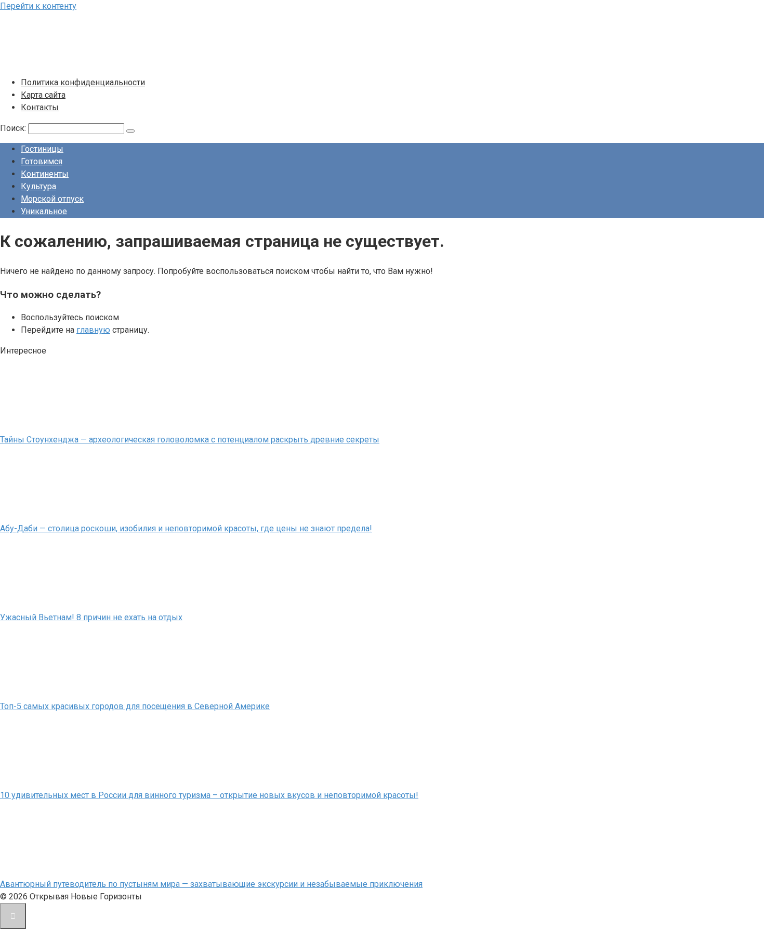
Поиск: (14, 128)
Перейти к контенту (38, 6)
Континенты (45, 174)
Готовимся (41, 161)
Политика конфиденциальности (83, 82)
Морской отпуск (52, 199)
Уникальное (44, 211)
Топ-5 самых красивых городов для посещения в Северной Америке (135, 706)
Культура (38, 186)
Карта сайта (43, 95)
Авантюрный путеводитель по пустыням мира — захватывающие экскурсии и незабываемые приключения (211, 884)
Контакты (40, 107)
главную (93, 330)
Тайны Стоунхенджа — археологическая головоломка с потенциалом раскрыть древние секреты (189, 439)
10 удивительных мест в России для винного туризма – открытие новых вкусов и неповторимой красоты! (209, 795)
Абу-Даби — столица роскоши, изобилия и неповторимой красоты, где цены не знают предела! (186, 528)
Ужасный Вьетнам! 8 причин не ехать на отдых (91, 617)
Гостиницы (42, 149)
